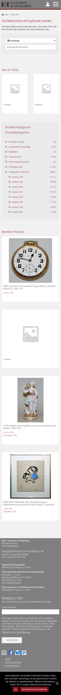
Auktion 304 (17, 207)
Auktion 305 (17, 212)
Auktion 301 (17, 192)
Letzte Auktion (15, 156)
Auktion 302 (17, 197)
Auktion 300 (17, 186)
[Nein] (57, 683)
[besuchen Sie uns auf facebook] (10, 652)
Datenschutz (13, 662)
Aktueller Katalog (16, 141)
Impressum (12, 666)
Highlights (13, 151)
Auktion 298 (17, 177)
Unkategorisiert (16, 166)
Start (7, 14)
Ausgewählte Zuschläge (19, 146)
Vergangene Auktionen (19, 171)
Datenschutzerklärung (16, 632)
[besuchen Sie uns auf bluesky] (17, 652)
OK (15, 689)
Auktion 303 (17, 202)
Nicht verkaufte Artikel (19, 161)
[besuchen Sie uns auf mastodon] (24, 652)
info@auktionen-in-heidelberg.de (23, 551)
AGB (8, 659)
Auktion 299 (17, 181)
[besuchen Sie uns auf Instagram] (4, 652)
